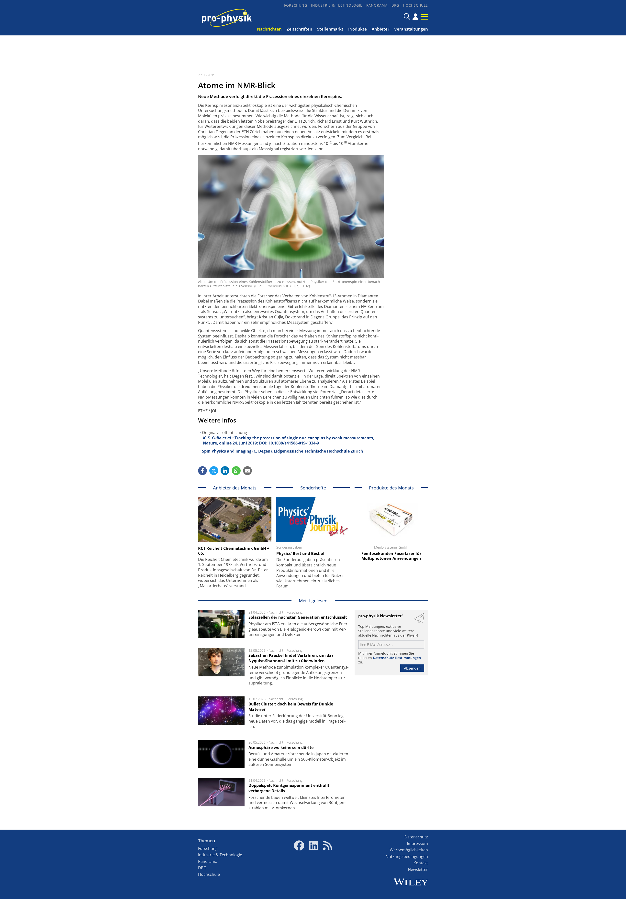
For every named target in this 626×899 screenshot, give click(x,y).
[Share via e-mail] (247, 470)
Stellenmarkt (330, 29)
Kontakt (421, 863)
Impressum (417, 843)
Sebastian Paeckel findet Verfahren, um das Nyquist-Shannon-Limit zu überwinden (291, 658)
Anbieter (380, 29)
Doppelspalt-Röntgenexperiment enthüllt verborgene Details (288, 788)
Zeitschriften (299, 29)
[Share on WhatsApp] (236, 470)
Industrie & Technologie (336, 5)
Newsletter (418, 869)
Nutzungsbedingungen (407, 856)
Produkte (357, 29)
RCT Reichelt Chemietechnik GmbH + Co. (233, 551)
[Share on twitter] (213, 470)
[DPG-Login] (415, 17)
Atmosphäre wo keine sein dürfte (280, 747)
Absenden (412, 668)
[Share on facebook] (202, 470)
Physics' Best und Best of (300, 553)
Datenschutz (416, 837)
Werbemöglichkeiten (409, 850)
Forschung (295, 5)
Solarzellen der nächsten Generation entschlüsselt (297, 617)
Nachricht (276, 612)
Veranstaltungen (411, 29)
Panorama (377, 5)
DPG (395, 5)
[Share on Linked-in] (225, 470)
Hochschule (415, 5)
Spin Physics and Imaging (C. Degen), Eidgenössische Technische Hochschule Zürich (282, 451)
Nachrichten (269, 29)
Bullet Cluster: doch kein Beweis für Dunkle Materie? (290, 706)
